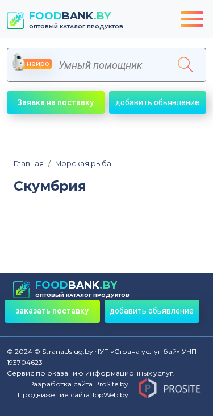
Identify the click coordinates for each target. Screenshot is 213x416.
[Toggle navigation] (192, 19)
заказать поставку (52, 310)
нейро (38, 63)
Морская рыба (80, 163)
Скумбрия (50, 186)
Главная (29, 163)
